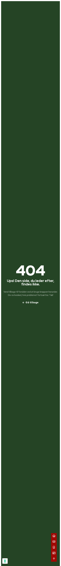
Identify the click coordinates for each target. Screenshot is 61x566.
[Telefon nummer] (54, 547)
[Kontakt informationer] (54, 553)
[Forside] (54, 536)
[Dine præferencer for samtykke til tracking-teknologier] (5, 561)
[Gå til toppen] (54, 559)
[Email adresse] (54, 542)
